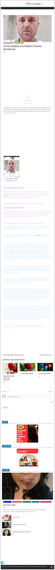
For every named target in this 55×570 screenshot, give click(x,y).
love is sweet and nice (45, 355)
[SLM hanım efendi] (27, 364)
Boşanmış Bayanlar (27, 501)
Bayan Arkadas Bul (7, 501)
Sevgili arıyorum (36, 501)
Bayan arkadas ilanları (17, 501)
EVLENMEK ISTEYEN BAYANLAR (18, 107)
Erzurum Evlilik (16, 517)
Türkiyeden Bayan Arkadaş (46, 501)
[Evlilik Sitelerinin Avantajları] (6, 525)
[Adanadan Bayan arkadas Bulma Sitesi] (6, 532)
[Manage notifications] (51, 567)
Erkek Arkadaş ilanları (19, 42)
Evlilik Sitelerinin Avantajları (19, 524)
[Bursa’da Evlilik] (27, 486)
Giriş (51, 391)
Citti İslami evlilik (44, 374)
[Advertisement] (27, 63)
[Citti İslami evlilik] (45, 364)
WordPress (44, 566)
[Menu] (3, 8)
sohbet (14, 294)
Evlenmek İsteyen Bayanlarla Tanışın (19, 566)
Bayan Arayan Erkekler (8, 42)
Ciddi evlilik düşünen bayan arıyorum (14, 355)
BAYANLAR (14, 181)
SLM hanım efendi (27, 374)
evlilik (8, 227)
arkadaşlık (13, 193)
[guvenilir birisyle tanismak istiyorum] (10, 364)
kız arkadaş (37, 235)
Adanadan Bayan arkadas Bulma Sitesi (21, 531)
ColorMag (37, 566)
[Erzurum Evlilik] (6, 518)
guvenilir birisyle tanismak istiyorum (8, 378)
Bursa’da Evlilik (9, 505)
